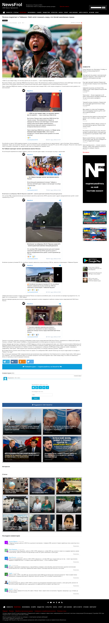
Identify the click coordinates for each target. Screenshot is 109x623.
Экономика (32, 12)
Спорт (66, 12)
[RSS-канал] (81, 23)
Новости (9, 12)
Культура (54, 12)
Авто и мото (83, 12)
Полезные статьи (61, 611)
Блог (97, 12)
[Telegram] (48, 602)
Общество (46, 12)
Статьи (15, 12)
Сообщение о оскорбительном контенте (45, 611)
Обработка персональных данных (24, 611)
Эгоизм (91, 12)
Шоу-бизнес (73, 12)
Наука (61, 12)
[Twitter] (59, 602)
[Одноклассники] (57, 602)
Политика (23, 12)
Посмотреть (76, 546)
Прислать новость (64, 6)
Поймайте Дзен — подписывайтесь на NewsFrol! (42, 366)
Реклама (11, 611)
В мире (39, 12)
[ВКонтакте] (54, 602)
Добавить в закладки (75, 22)
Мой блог (93, 606)
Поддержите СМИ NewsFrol (42, 405)
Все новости (86, 152)
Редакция (5, 611)
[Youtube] (50, 602)
